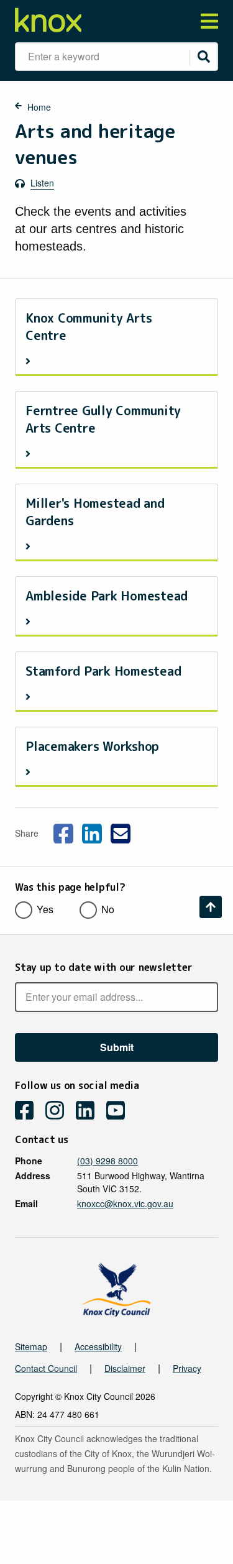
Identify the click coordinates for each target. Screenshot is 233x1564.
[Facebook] (29, 1112)
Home (39, 107)
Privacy (187, 1368)
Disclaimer (124, 1368)
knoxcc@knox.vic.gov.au (125, 1203)
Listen (42, 183)
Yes (45, 909)
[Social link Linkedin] (92, 831)
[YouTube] (120, 1112)
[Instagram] (59, 1112)
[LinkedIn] (90, 1112)
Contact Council (46, 1368)
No (107, 909)
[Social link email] (120, 831)
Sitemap (31, 1346)
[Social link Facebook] (63, 831)
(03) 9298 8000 (107, 1160)
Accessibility (98, 1346)
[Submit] (204, 56)
